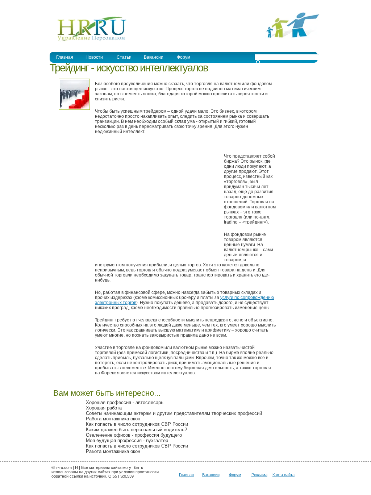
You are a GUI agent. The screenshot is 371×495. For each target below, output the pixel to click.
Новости (94, 57)
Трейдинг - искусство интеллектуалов (129, 68)
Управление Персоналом (77, 5)
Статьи (124, 57)
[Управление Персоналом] (88, 41)
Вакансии (153, 57)
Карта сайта (283, 475)
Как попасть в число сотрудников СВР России (137, 424)
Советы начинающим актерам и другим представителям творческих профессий (174, 413)
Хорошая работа (104, 408)
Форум (183, 57)
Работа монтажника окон (113, 418)
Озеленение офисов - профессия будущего (134, 435)
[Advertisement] (156, 200)
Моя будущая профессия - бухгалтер (127, 440)
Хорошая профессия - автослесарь (124, 402)
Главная (64, 57)
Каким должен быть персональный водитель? (136, 429)
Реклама (259, 475)
